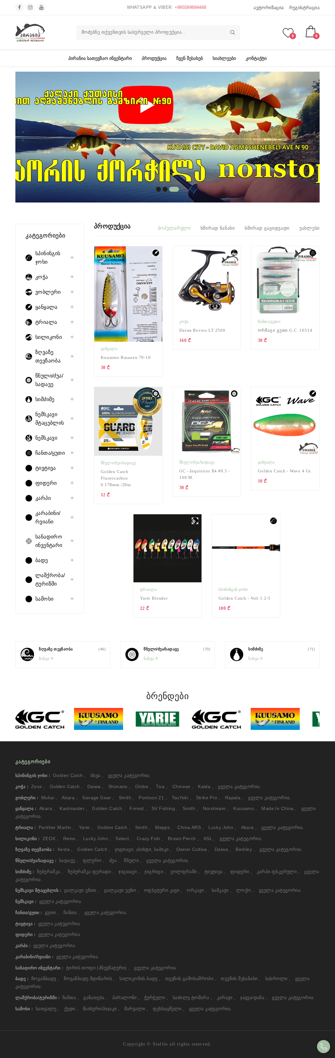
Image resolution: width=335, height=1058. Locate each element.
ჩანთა (71, 912)
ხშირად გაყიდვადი (267, 228)
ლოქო (245, 890)
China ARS (190, 827)
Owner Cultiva (193, 849)
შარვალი (136, 1008)
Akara (70, 797)
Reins (71, 838)
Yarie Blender (154, 598)
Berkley (245, 849)
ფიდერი (241, 871)
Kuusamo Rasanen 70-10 (126, 357)
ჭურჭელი (156, 997)
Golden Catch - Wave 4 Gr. (284, 470)
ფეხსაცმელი (169, 1008)
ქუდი (71, 1008)
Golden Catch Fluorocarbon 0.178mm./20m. (116, 478)
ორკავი (197, 890)
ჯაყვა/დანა (253, 997)
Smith (126, 797)
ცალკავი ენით (81, 890)
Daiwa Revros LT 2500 (202, 330)
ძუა (114, 860)
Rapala (234, 797)
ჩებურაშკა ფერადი (91, 871)
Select (123, 838)
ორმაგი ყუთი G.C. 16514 (285, 330)
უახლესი (309, 228)
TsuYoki (181, 797)
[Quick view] (161, 256)
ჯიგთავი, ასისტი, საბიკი (143, 849)
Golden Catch (69, 775)
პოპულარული (174, 228)
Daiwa (95, 786)
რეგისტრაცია (304, 7)
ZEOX (50, 838)
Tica (162, 786)
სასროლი (278, 978)
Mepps (164, 827)
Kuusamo (245, 808)
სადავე (68, 860)
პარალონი (126, 997)
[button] (158, 189)
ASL (209, 838)
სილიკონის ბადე (139, 978)
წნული (133, 860)
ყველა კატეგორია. (129, 775)
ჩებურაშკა (50, 871)
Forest (138, 808)
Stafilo (160, 1044)
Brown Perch (183, 838)
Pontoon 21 (153, 797)
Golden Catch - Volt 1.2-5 (245, 598)
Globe (143, 786)
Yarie (86, 827)
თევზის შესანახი (240, 978)
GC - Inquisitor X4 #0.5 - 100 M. (204, 474)
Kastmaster (73, 808)
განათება (95, 997)
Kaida (205, 786)
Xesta (65, 849)
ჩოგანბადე (45, 978)
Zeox (38, 786)
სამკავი (222, 890)
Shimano (119, 786)
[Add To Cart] (161, 279)
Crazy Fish (150, 838)
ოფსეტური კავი (163, 890)
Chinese (182, 786)
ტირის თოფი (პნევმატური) (98, 967)
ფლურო (94, 860)
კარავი (226, 997)
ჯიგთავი (129, 871)
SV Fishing (164, 808)
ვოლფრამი (185, 871)
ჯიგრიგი (155, 871)
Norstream (216, 808)
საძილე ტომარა (192, 997)
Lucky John (222, 827)
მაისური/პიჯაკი (101, 1008)
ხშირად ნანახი (218, 228)
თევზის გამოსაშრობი (190, 978)
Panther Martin (56, 827)
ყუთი (52, 912)
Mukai (49, 797)
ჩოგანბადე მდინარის (89, 978)
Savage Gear (98, 797)
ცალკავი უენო (121, 890)
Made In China (278, 808)
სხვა (97, 775)
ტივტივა (215, 871)
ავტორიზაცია (269, 7)
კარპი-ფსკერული (278, 871)
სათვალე (48, 1008)
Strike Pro (208, 797)
